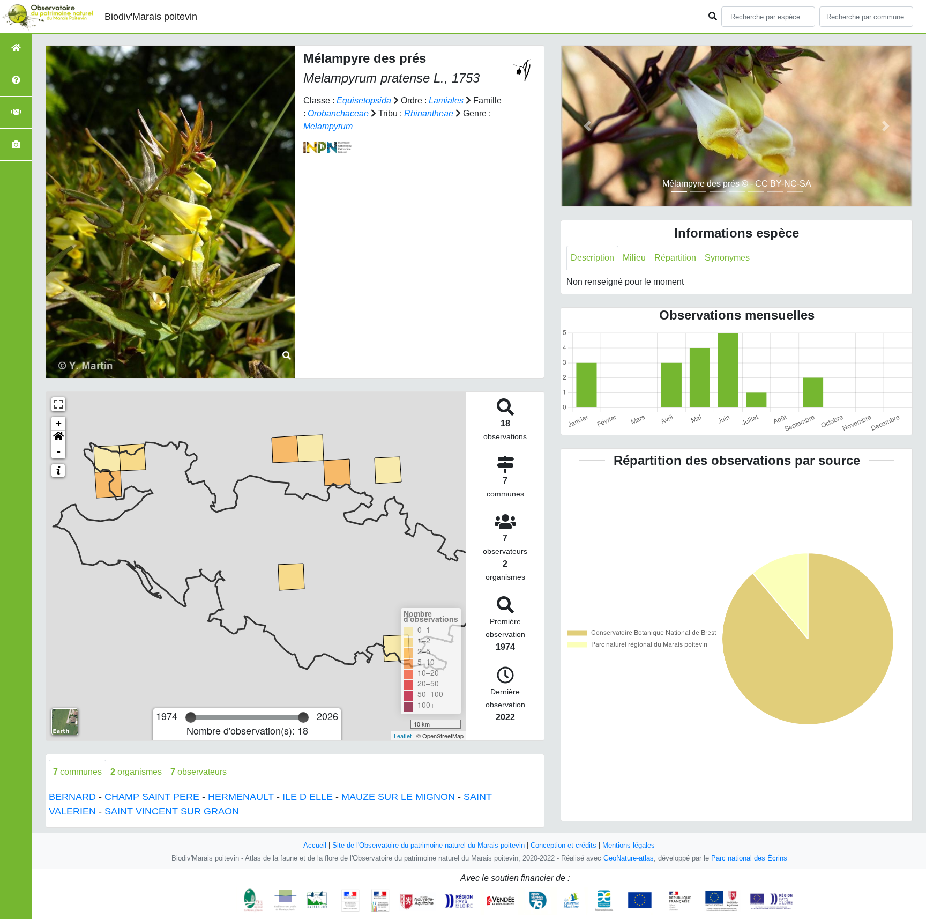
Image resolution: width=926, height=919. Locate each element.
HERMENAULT (241, 796)
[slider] (190, 717)
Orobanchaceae (338, 113)
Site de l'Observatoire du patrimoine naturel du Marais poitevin (428, 845)
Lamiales (446, 100)
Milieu (634, 257)
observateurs (198, 771)
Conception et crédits (563, 845)
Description (592, 257)
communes (77, 771)
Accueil (314, 845)
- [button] (59, 451)
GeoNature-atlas (628, 858)
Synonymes (727, 257)
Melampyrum (328, 126)
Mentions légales (628, 845)
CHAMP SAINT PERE (151, 796)
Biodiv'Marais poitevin (150, 16)
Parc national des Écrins (749, 858)
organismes (136, 771)
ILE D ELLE (307, 796)
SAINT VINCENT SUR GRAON (171, 811)
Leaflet (403, 735)
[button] (58, 437)
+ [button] (59, 423)
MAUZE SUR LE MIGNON (398, 796)
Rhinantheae (428, 113)
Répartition (675, 257)
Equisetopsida (364, 100)
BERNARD (72, 796)
